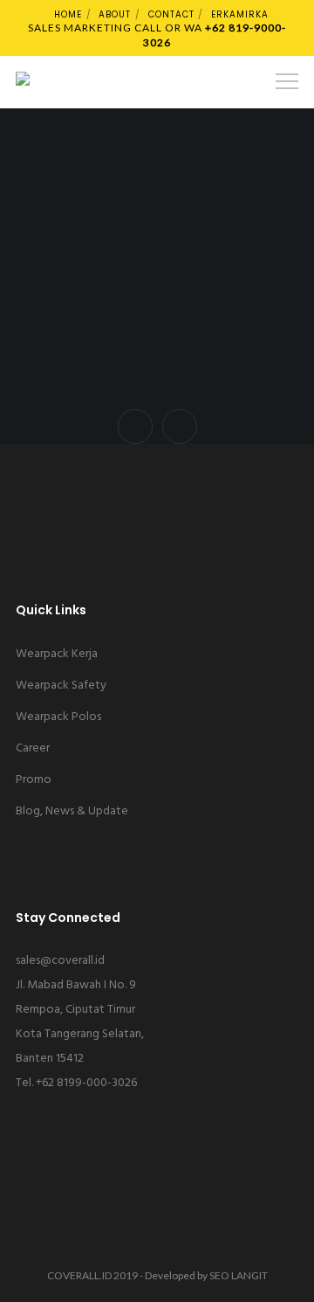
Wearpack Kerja (57, 654)
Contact (171, 14)
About (115, 14)
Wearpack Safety (61, 685)
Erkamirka (240, 14)
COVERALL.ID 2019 (92, 1275)
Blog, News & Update (72, 811)
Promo (33, 780)
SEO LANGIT (238, 1275)
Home (68, 14)
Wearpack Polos (58, 717)
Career (33, 748)
